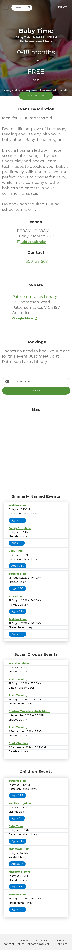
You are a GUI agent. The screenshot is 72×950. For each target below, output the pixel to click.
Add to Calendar (33, 241)
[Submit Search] (29, 8)
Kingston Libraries (62, 942)
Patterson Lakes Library (34, 296)
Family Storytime (20, 528)
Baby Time (16, 550)
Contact (8, 944)
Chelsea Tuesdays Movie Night (29, 711)
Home (6, 940)
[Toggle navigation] (5, 7)
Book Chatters (18, 743)
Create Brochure (39, 944)
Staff (21, 944)
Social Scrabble (19, 663)
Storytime (15, 596)
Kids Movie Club (19, 849)
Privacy (45, 940)
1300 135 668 (36, 261)
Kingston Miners (19, 871)
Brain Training (18, 679)
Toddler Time (18, 505)
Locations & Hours (25, 940)
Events (62, 7)
